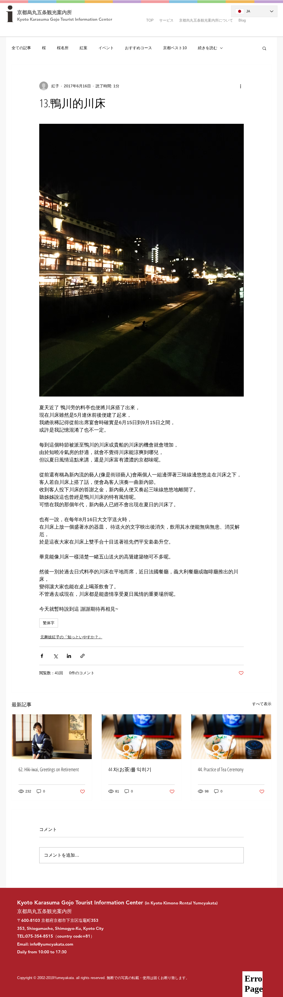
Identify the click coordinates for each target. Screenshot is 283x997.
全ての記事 (21, 48)
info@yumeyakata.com (51, 944)
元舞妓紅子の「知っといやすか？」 (71, 637)
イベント (106, 48)
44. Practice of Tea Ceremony (220, 769)
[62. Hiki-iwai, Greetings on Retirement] (52, 736)
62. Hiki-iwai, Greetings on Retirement (49, 769)
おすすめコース (138, 48)
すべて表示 (261, 704)
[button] (166, 18)
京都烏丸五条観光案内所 (44, 12)
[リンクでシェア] (82, 655)
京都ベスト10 (175, 48)
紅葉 (83, 48)
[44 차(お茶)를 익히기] (142, 736)
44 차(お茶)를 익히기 (129, 769)
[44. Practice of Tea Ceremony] (231, 736)
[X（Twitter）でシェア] (55, 655)
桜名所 (63, 48)
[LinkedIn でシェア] (69, 655)
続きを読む (207, 48)
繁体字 (48, 623)
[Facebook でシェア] (41, 655)
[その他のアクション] (240, 86)
